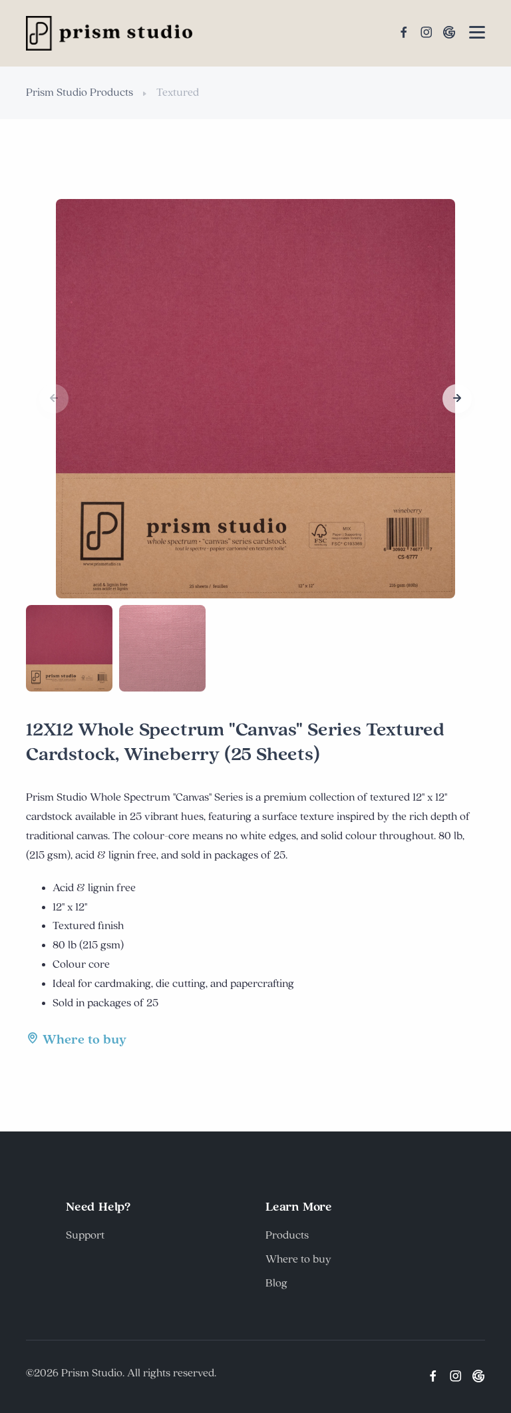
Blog (276, 1283)
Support (85, 1235)
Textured (177, 93)
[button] (457, 398)
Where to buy (84, 1040)
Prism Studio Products (79, 93)
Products (287, 1235)
